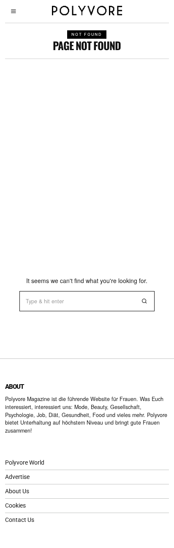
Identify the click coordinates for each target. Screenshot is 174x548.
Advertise (17, 476)
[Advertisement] (87, 150)
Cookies (15, 505)
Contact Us (19, 519)
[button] (144, 301)
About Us (17, 491)
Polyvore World (24, 462)
